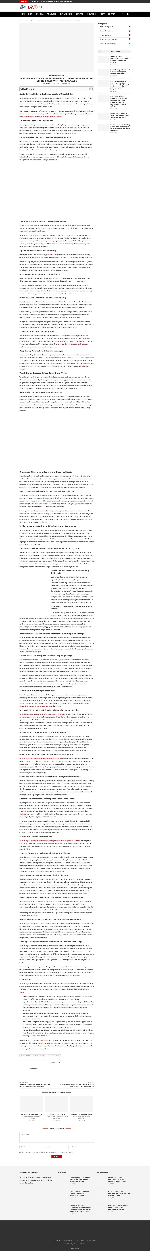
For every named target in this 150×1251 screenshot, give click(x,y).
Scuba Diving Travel (115, 27)
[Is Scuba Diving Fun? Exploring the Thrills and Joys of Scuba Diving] (101, 1196)
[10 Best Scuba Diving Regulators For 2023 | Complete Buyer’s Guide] (101, 1182)
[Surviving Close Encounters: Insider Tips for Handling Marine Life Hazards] (31, 1104)
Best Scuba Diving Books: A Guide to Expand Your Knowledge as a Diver (118, 1207)
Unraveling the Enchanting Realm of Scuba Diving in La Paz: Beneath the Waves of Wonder (120, 127)
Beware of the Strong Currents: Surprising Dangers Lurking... (57, 1116)
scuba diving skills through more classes (45, 322)
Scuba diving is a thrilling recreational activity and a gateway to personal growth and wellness (49, 841)
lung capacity (40, 871)
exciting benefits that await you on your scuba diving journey (41, 117)
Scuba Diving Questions (54, 1055)
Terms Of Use (67, 1241)
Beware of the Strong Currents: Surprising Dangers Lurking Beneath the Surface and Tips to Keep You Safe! (119, 85)
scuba (51, 255)
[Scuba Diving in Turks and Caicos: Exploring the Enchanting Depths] (103, 72)
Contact (111, 14)
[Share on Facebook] (61, 1062)
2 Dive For (47, 83)
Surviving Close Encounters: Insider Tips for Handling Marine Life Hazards (120, 59)
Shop (30, 14)
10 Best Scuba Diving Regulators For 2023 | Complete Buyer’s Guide (117, 1179)
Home (23, 14)
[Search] (125, 14)
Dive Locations (66, 14)
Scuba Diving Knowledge (115, 39)
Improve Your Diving (26, 1055)
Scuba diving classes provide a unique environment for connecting (41, 714)
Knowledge (91, 14)
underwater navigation (26, 767)
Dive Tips (79, 14)
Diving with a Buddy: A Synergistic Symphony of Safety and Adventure (119, 115)
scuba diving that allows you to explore (57, 377)
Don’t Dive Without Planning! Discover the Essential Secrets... (81, 1116)
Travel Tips (51, 14)
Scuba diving (71, 225)
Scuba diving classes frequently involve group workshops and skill (40, 758)
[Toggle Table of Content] (90, 88)
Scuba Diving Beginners (39, 1055)
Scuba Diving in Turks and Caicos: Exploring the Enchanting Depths (120, 72)
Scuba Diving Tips (30, 20)
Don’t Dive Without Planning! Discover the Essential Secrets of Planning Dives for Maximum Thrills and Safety (118, 101)
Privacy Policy (90, 1241)
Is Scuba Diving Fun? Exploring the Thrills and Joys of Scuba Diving (119, 1193)
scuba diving (30, 125)
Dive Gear (39, 14)
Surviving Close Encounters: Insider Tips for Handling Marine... (52, 1)
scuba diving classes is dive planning (51, 141)
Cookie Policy (79, 1241)
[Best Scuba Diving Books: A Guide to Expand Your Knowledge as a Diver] (101, 1210)
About (102, 14)
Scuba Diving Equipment (115, 31)
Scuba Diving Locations (115, 44)
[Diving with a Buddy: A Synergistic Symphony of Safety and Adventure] (103, 116)
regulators (77, 262)
